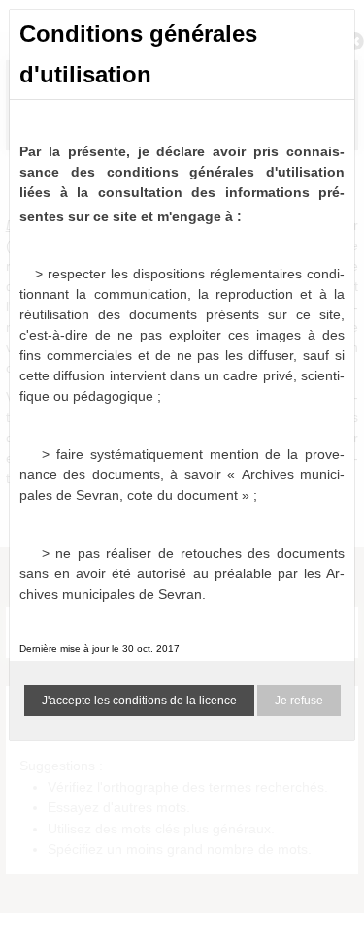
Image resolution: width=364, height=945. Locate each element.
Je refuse (299, 700)
